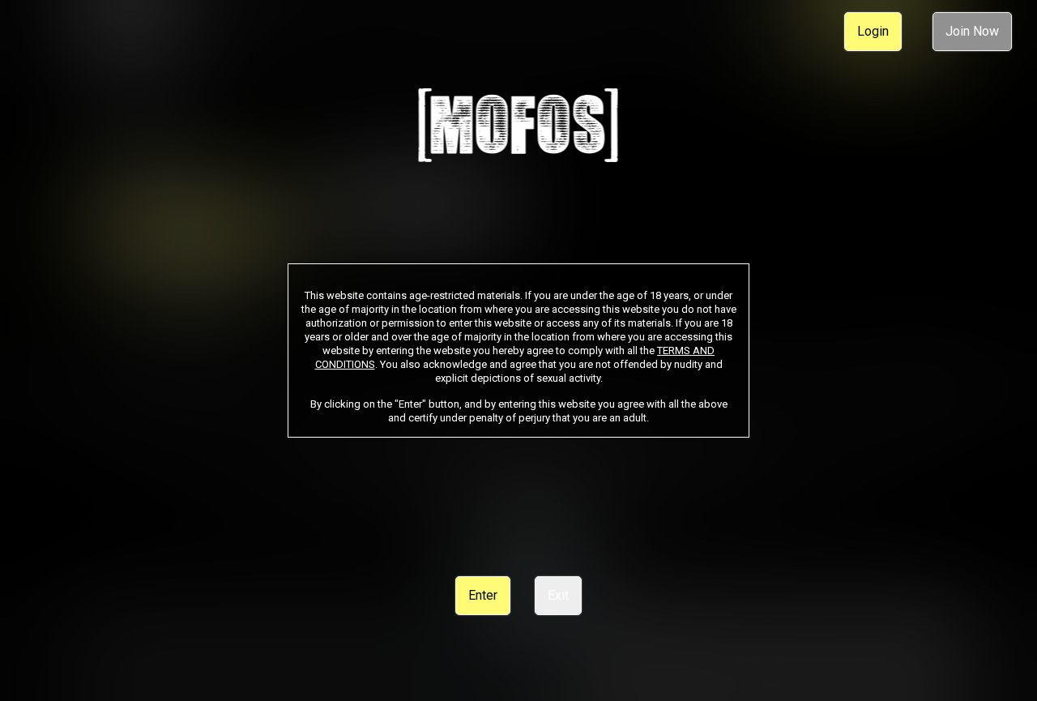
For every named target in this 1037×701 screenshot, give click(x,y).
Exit (558, 595)
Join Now (972, 31)
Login (873, 31)
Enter (482, 595)
